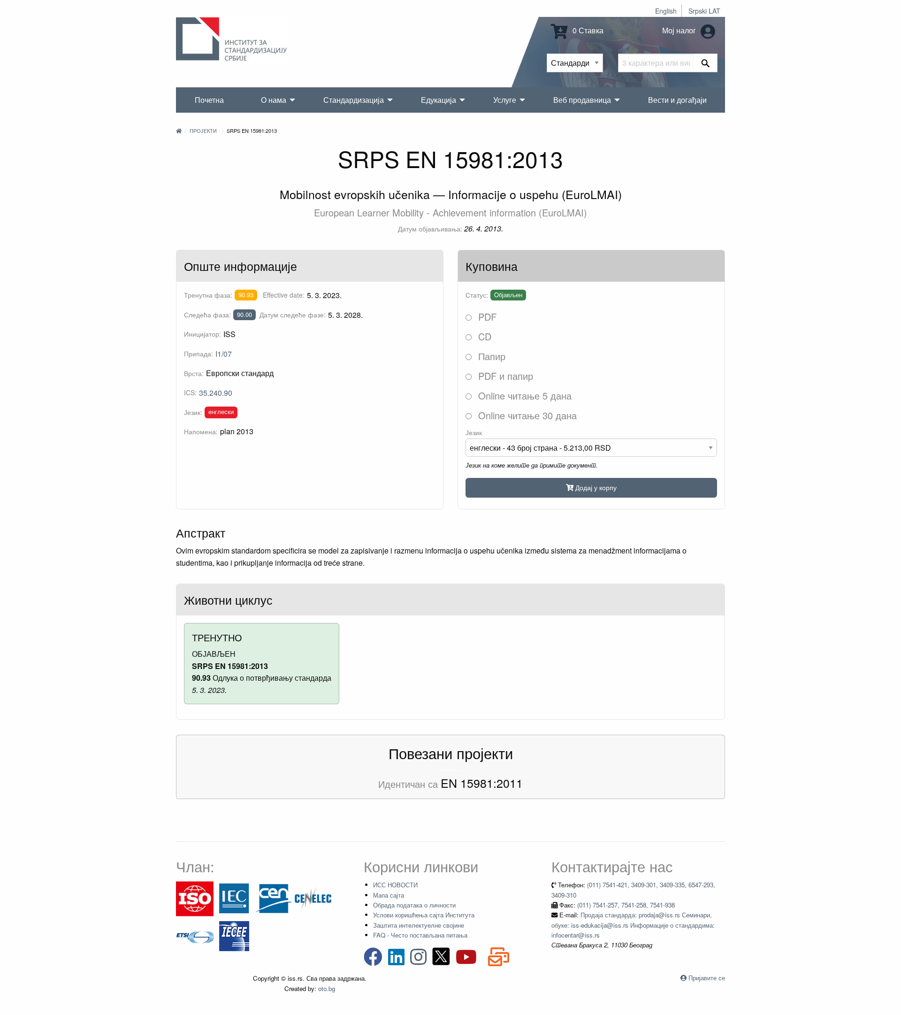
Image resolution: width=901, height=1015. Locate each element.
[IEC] (234, 897)
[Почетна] (179, 130)
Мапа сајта (388, 895)
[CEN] (273, 897)
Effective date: (284, 295)
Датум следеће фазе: (293, 314)
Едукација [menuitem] (438, 99)
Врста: (194, 373)
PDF (485, 316)
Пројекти (203, 130)
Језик (474, 432)
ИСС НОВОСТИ (395, 884)
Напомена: (201, 431)
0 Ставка (587, 30)
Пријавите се (706, 977)
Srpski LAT (704, 10)
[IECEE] (234, 935)
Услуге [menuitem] (504, 99)
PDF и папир (504, 376)
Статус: (477, 295)
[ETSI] (195, 935)
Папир (490, 356)
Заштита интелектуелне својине (418, 925)
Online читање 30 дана (526, 415)
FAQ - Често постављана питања (420, 934)
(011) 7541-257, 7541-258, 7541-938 (626, 904)
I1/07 (223, 353)
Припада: (198, 353)
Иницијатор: (202, 333)
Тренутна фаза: (208, 295)
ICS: (190, 392)
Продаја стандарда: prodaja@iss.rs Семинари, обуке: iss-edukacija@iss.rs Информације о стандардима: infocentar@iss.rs (633, 924)
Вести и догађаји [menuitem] (677, 99)
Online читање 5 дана (523, 395)
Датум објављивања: (430, 228)
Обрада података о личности (414, 904)
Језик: (193, 412)
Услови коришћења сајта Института (423, 914)
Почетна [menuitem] (209, 99)
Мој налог (680, 30)
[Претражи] (706, 63)
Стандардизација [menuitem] (353, 99)
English (666, 10)
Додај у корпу (595, 487)
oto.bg (326, 988)
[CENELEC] (313, 897)
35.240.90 (215, 392)
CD (483, 336)
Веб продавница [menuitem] (582, 99)
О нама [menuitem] (273, 99)
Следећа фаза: (207, 314)
